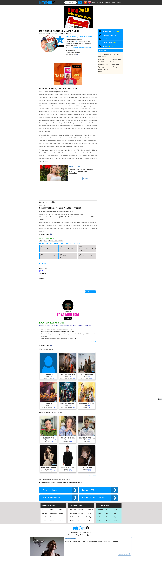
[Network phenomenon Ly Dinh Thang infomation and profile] (48, 435)
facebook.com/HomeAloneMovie (82, 47)
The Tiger (89, 517)
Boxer (67, 440)
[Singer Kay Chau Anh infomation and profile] (86, 465)
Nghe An (68, 471)
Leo (43, 509)
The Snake (89, 520)
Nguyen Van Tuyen (115, 59)
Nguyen (116, 517)
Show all (93, 341)
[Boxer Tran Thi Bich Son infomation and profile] (67, 435)
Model (113, 2)
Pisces (52, 517)
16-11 (77, 41)
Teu (107, 517)
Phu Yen (87, 441)
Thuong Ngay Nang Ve (87, 404)
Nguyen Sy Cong (67, 467)
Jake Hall (112, 62)
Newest (119, 2)
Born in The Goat (48, 407)
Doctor (87, 440)
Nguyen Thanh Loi (103, 64)
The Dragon (81, 520)
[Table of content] (160, 398)
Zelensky (100, 509)
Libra (60, 509)
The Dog (80, 513)
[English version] (89, 3)
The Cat (72, 520)
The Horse (73, 509)
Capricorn (61, 513)
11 (114, 31)
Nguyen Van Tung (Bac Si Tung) (87, 438)
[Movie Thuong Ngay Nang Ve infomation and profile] (86, 401)
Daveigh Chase (102, 62)
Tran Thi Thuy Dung (48, 467)
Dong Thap (67, 441)
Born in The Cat (49, 378)
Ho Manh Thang (114, 64)
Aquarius (44, 517)
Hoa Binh (49, 441)
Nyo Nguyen (101, 67)
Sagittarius (53, 513)
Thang (99, 513)
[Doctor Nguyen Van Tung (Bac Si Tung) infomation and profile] (86, 435)
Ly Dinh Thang (48, 438)
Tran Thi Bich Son (68, 438)
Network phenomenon (48, 440)
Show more (92, 475)
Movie (51, 33)
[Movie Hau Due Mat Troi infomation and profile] (67, 372)
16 (112, 31)
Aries (60, 517)
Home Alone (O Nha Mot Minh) (62, 33)
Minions (49, 404)
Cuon (115, 509)
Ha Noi (86, 407)
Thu (115, 513)
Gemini (52, 520)
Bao (107, 513)
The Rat (72, 517)
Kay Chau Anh (87, 467)
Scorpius (110, 46)
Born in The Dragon (67, 407)
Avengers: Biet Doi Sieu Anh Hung (68, 404)
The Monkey (89, 509)
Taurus (44, 520)
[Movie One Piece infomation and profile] (48, 372)
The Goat (80, 509)
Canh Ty (114, 42)
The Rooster (73, 513)
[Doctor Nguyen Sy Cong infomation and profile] (67, 465)
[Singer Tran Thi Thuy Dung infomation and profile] (48, 465)
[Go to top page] (160, 569)
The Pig (88, 513)
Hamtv (108, 520)
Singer (93, 2)
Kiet (98, 520)
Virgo (51, 509)
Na (106, 509)
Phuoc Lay (101, 59)
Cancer (60, 520)
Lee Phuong (113, 67)
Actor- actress (106, 2)
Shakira (116, 520)
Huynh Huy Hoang (115, 54)
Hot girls (99, 2)
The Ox (80, 517)
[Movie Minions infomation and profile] (48, 401)
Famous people (43, 33)
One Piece (49, 374)
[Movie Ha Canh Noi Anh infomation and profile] (86, 372)
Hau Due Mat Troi (68, 374)
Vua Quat (112, 57)
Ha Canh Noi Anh (87, 374)
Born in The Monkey (67, 378)
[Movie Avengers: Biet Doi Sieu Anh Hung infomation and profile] (67, 401)
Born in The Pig (87, 378)
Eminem (99, 517)
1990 (117, 31)
